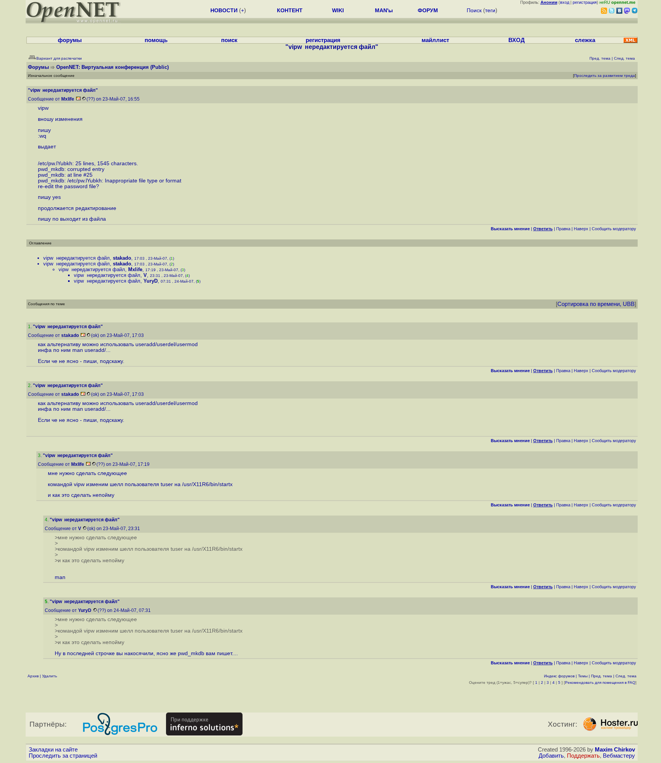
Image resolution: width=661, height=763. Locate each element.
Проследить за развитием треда (604, 75)
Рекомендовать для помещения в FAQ (600, 682)
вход (564, 2)
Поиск (474, 10)
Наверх (581, 228)
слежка (585, 40)
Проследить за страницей (63, 756)
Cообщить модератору (614, 228)
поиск (229, 40)
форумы (70, 40)
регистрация (585, 2)
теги (490, 10)
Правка (563, 228)
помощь (156, 40)
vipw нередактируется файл (76, 258)
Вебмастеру (619, 756)
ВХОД (516, 40)
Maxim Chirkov (615, 750)
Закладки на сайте (53, 750)
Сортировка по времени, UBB (596, 304)
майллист (435, 40)
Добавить (551, 756)
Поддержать (583, 756)
